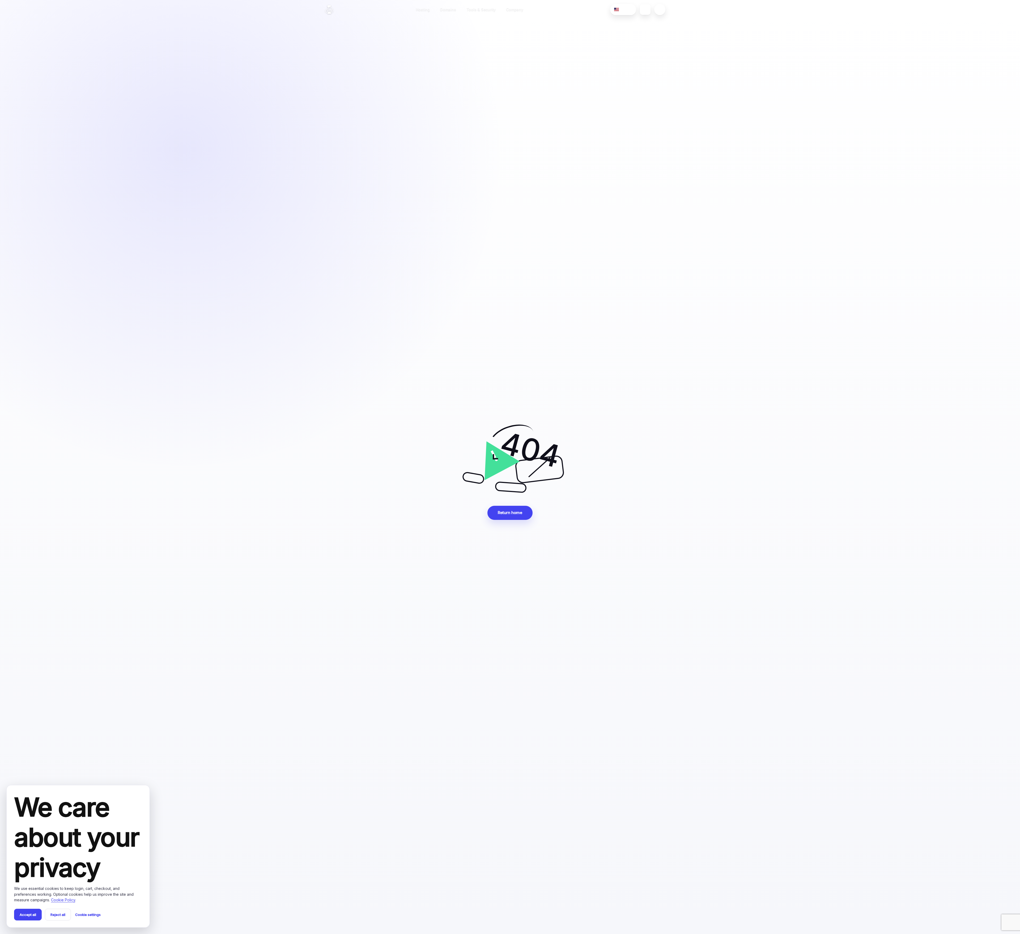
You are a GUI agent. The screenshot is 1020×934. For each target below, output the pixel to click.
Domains (448, 9)
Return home (510, 512)
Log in (684, 9)
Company (514, 9)
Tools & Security (481, 9)
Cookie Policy (63, 900)
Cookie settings (88, 914)
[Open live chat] (659, 9)
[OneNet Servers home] (329, 9)
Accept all (28, 914)
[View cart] (645, 9)
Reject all (57, 914)
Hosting (423, 9)
